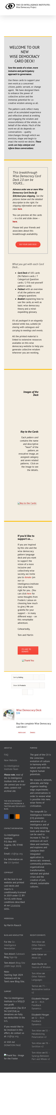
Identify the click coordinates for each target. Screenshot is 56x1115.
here (15, 221)
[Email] (42, 31)
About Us (36, 957)
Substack (20, 953)
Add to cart (22, 732)
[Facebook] (6, 31)
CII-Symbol (13, 862)
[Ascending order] (42, 677)
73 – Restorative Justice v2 (41, 989)
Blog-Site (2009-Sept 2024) (14, 964)
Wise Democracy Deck (28, 710)
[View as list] (30, 692)
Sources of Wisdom (41, 967)
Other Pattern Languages (38, 978)
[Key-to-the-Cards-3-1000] (27, 503)
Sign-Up (13, 957)
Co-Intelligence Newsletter (10, 945)
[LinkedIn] (30, 31)
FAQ (6, 754)
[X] (18, 31)
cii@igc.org (17, 853)
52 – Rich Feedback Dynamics (38, 1005)
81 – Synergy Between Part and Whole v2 (41, 1056)
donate (28, 577)
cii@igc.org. (13, 1036)
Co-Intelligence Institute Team (11, 767)
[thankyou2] (28, 660)
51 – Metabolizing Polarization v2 (41, 1034)
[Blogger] (17, 816)
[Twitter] (12, 816)
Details (32, 732)
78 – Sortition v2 (41, 1045)
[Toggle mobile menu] (51, 11)
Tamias (35, 985)
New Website (10, 760)
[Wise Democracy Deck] (8, 714)
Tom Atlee (37, 941)
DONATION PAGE (12, 1045)
